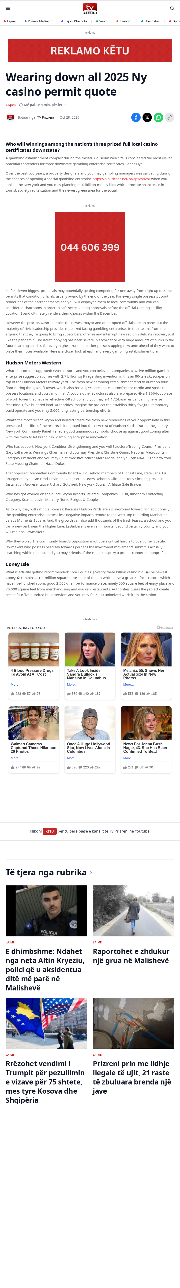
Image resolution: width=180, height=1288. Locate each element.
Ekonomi (126, 21)
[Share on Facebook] (136, 117)
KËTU (49, 831)
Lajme (11, 21)
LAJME (11, 104)
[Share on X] (147, 117)
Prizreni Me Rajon (40, 21)
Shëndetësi (152, 21)
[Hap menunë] (8, 8)
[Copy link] (169, 117)
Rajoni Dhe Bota (76, 21)
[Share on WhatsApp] (158, 117)
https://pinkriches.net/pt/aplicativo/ (121, 178)
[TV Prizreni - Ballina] (90, 8)
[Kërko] (172, 8)
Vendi (103, 21)
